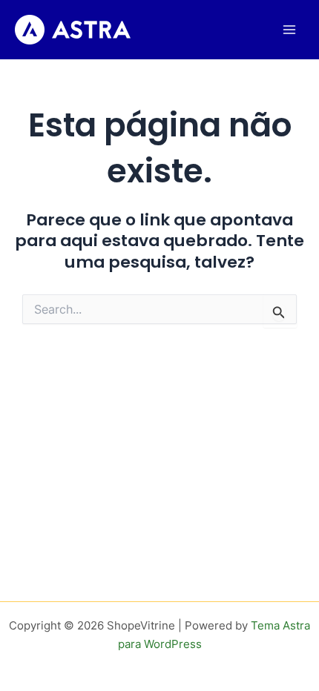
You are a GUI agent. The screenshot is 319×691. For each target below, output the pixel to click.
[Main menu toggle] (289, 29)
